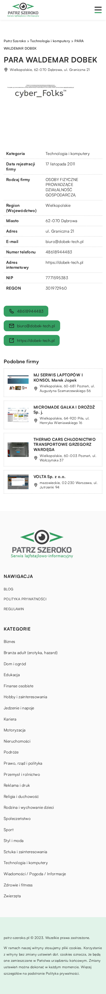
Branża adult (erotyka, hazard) (30, 652)
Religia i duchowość (21, 796)
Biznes (9, 641)
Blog (9, 589)
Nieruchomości (17, 741)
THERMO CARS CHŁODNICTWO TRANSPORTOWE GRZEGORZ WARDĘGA (65, 444)
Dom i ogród (15, 663)
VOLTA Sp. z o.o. (50, 476)
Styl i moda (13, 840)
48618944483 (59, 251)
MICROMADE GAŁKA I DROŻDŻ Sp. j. (64, 410)
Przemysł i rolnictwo (22, 774)
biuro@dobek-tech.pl (65, 241)
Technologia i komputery (68, 153)
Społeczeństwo (17, 818)
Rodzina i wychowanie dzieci (29, 807)
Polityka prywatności (25, 599)
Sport (9, 829)
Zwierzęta (12, 895)
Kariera (10, 719)
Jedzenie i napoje (19, 707)
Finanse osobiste (18, 685)
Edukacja (12, 674)
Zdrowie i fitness (18, 884)
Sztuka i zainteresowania (25, 851)
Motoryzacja (14, 729)
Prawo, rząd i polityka (23, 763)
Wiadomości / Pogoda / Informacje (35, 873)
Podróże (11, 752)
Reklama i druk (17, 785)
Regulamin (14, 609)
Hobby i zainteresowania (25, 696)
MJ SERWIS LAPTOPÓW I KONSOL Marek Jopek (58, 377)
